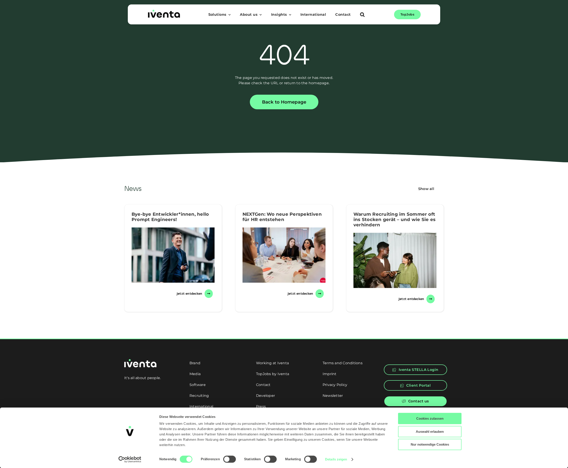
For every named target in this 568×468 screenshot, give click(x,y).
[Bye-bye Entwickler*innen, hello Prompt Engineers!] (173, 255)
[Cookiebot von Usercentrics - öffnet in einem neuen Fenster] (129, 459)
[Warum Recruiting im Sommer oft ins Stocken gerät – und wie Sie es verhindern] (394, 260)
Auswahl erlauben (430, 431)
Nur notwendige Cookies (430, 444)
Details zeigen (336, 459)
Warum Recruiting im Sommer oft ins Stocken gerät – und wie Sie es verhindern (394, 219)
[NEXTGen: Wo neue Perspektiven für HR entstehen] (284, 255)
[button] (362, 15)
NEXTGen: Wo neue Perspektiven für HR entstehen (282, 216)
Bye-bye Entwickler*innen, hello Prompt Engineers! (170, 216)
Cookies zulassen (430, 418)
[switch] (229, 459)
